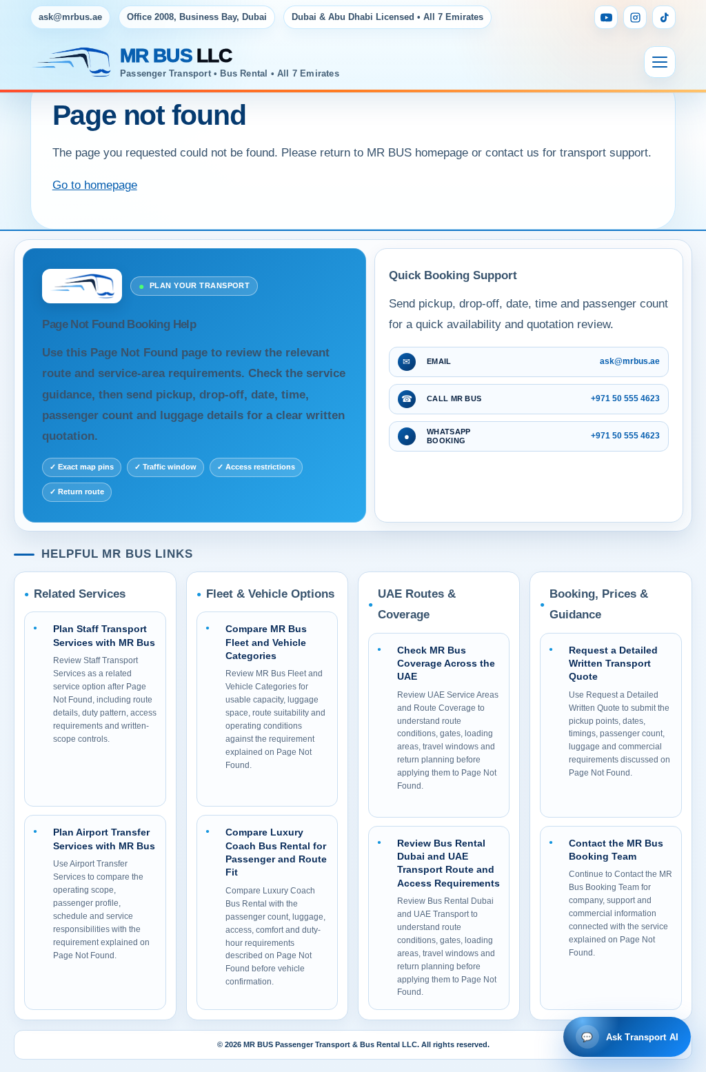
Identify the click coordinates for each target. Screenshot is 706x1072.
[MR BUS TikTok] (664, 17)
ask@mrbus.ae (70, 17)
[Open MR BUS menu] (660, 62)
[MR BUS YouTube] (606, 17)
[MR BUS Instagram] (635, 17)
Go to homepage (94, 185)
